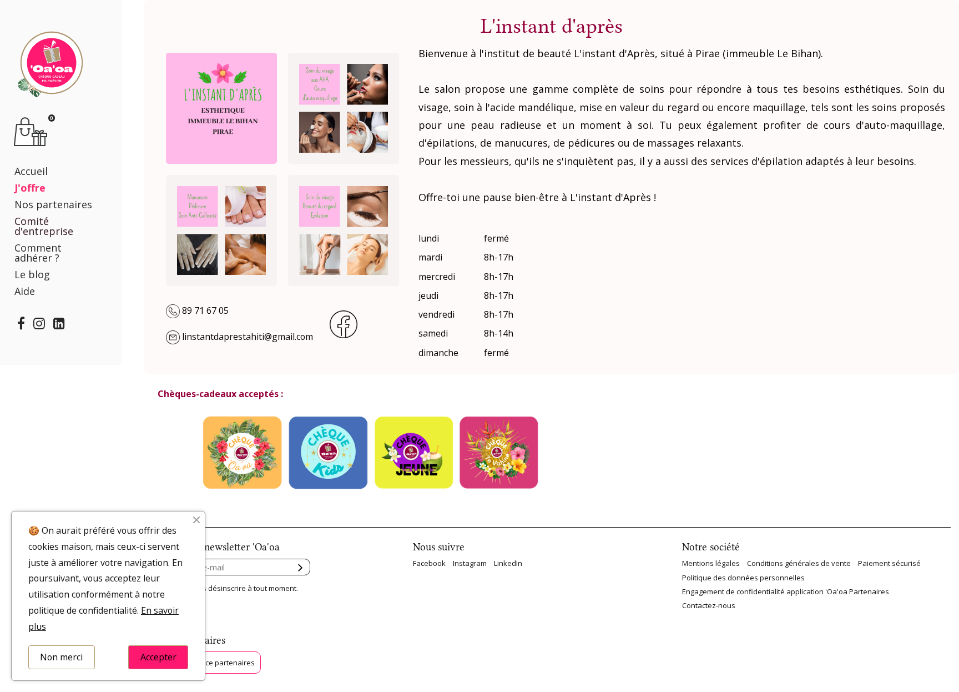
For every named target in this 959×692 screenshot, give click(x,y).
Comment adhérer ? (38, 252)
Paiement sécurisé (889, 563)
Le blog (32, 274)
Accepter (158, 657)
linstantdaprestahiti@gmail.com (247, 336)
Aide (24, 291)
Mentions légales (711, 563)
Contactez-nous (708, 605)
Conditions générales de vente (799, 563)
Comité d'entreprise (43, 226)
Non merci (61, 657)
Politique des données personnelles (743, 578)
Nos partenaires (53, 204)
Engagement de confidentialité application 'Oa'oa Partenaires (785, 591)
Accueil (31, 171)
